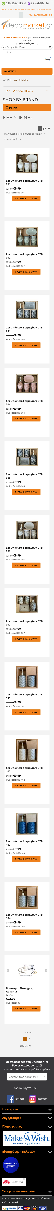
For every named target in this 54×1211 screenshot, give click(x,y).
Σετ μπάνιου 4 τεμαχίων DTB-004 (24, 402)
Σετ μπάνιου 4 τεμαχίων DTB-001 (24, 182)
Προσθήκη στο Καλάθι (26, 198)
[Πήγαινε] (44, 1076)
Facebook (19, 1098)
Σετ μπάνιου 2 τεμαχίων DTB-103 (24, 842)
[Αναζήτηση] (50, 47)
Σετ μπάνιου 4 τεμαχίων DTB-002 (24, 255)
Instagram (41, 1098)
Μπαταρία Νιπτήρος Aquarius (19, 989)
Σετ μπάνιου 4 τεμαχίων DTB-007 (24, 622)
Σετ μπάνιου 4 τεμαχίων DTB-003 (24, 329)
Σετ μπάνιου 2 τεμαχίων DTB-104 (24, 916)
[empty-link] (51, 1)
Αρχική (6, 79)
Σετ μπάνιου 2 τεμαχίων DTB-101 (24, 696)
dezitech (14, 1202)
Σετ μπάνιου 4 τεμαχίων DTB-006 (24, 549)
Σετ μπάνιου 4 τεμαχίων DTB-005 (24, 476)
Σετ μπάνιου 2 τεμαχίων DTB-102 (24, 769)
